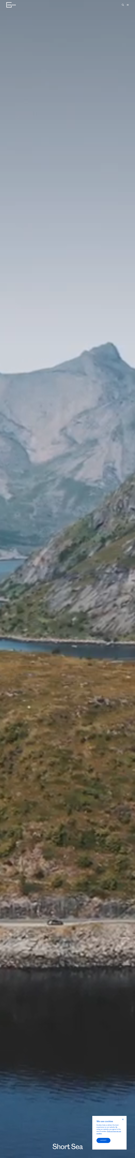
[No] (123, 1119)
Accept (103, 1140)
